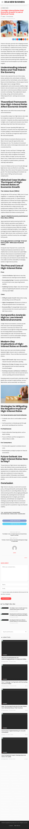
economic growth (8, 512)
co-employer (4, 775)
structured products (6, 814)
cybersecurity (22, 775)
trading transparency (6, 819)
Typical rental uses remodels (20, 819)
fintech (13, 791)
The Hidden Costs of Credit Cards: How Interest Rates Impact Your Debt (14, 534)
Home (2, 5)
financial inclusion (5, 785)
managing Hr (19, 798)
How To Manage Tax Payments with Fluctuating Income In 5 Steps (14, 682)
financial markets (16, 785)
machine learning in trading (7, 798)
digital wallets (14, 780)
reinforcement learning (17, 809)
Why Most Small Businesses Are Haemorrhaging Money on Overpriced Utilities (14, 658)
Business (5, 654)
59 (26, 685)
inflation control (13, 513)
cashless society (16, 773)
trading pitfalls (4, 816)
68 (26, 661)
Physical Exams (4, 806)
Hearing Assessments (6, 793)
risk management (5, 811)
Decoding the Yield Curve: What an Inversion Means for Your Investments (18, 620)
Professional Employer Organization (19, 806)
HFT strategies (17, 793)
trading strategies (14, 816)
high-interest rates (5, 513)
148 (26, 759)
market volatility (18, 803)
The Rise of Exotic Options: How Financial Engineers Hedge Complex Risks (14, 540)
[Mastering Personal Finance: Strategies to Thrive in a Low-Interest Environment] (5, 614)
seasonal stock (15, 811)
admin (4, 16)
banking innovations (17, 770)
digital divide (22, 778)
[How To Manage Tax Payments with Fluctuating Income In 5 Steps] (14, 672)
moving (25, 803)
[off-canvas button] (2, 2)
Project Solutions (5, 809)
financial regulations (16, 788)
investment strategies (19, 796)
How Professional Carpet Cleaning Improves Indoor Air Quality (14, 755)
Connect (11, 825)
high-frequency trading (6, 796)
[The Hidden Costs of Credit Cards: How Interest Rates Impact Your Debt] (5, 608)
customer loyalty (13, 775)
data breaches (4, 778)
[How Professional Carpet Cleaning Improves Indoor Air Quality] (14, 745)
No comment (10, 16)
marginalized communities (7, 801)
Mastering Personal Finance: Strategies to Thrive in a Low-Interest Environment (19, 614)
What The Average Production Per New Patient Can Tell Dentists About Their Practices (14, 707)
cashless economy (5, 773)
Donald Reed (5, 710)
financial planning (5, 788)
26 (26, 734)
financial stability (16, 512)
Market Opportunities (6, 803)
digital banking (13, 778)
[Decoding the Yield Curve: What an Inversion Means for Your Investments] (5, 620)
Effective (22, 780)
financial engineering (17, 783)
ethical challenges (5, 783)
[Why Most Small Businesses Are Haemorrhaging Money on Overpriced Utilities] (14, 648)
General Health (20, 791)
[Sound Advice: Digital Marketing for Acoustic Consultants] (14, 721)
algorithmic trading (5, 770)
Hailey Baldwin (6, 685)
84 (26, 710)
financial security (5, 791)
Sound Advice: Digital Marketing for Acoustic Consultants (14, 731)
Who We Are (17, 825)
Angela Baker (5, 661)
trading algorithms (17, 814)
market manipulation (20, 801)
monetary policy (21, 513)
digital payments (5, 780)
